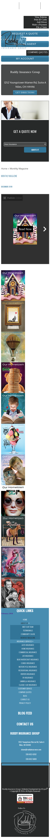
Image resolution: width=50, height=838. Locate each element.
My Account (31, 12)
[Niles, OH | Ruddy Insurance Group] (13, 49)
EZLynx (44, 789)
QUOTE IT (35, 149)
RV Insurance (28, 677)
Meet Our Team (27, 626)
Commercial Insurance (28, 652)
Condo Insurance (28, 663)
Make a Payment (39, 24)
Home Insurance (28, 648)
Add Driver (42, 22)
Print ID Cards (40, 19)
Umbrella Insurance (28, 681)
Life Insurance (27, 655)
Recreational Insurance (27, 670)
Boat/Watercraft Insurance (28, 659)
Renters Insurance (28, 673)
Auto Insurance (28, 644)
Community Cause (28, 634)
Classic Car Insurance (28, 684)
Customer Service (25, 688)
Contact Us (25, 699)
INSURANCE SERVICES (24, 641)
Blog (25, 695)
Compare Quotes (38, 52)
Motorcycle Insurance (28, 666)
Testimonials (28, 630)
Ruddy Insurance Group (11, 789)
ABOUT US (24, 623)
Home (4, 168)
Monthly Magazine (28, 637)
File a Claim (41, 27)
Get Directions (25, 92)
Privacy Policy (25, 702)
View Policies (41, 17)
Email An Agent (30, 5)
